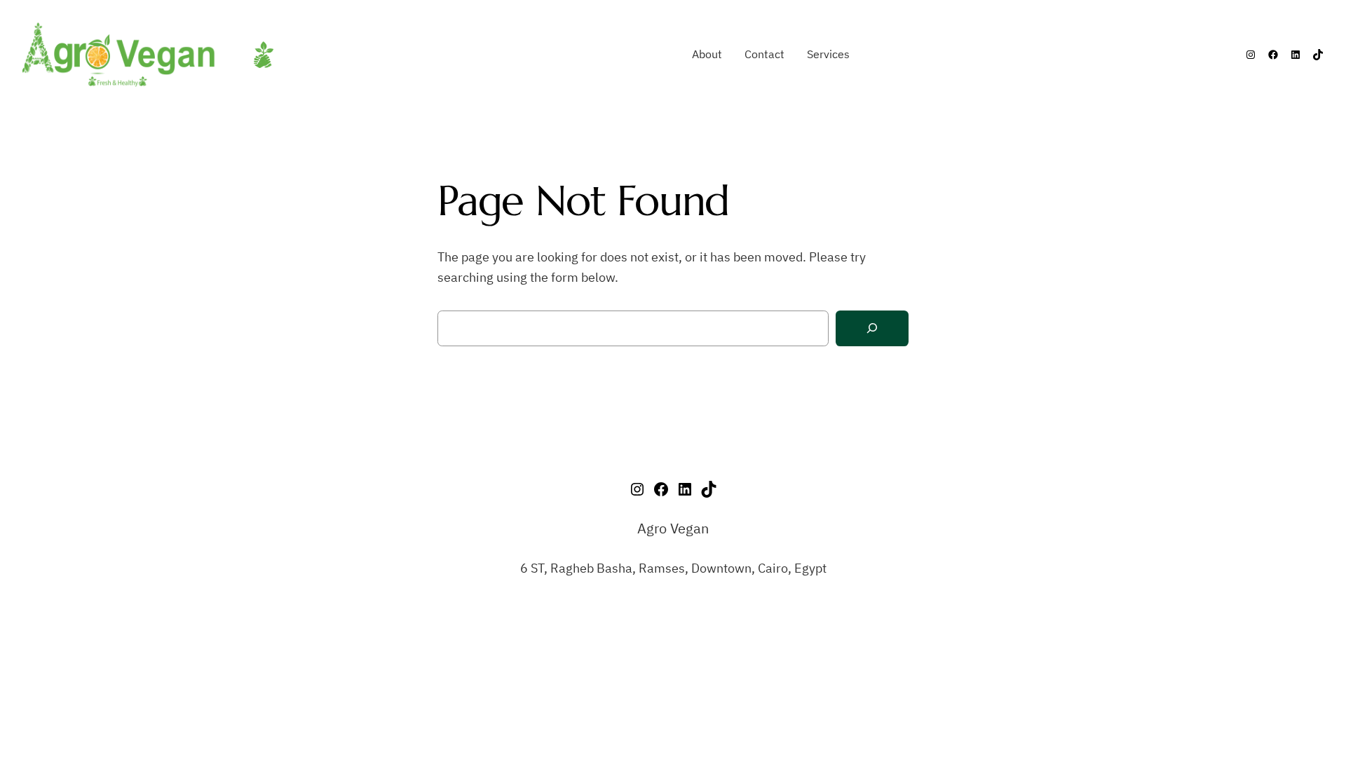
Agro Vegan (673, 528)
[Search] (872, 328)
